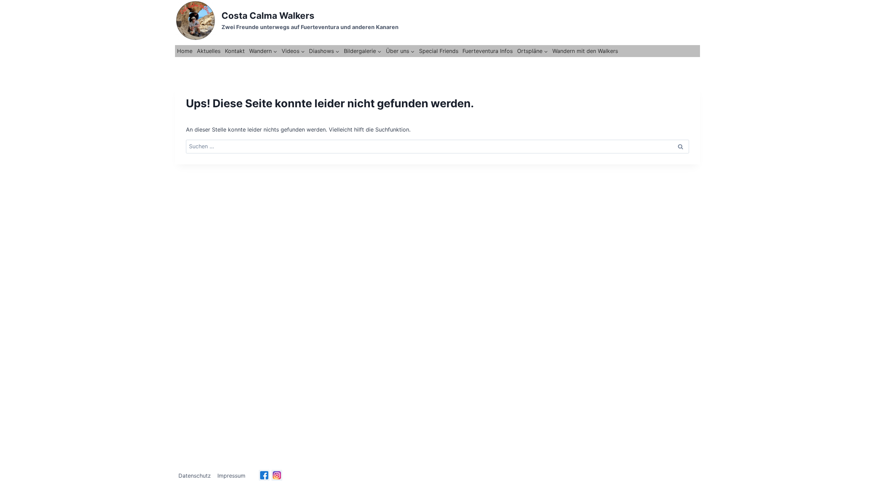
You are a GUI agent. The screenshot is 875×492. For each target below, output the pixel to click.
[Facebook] (264, 475)
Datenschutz (194, 475)
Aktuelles (208, 50)
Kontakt (235, 50)
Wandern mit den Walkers (585, 50)
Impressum (231, 475)
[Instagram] (276, 475)
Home (184, 50)
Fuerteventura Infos (487, 50)
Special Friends (438, 50)
